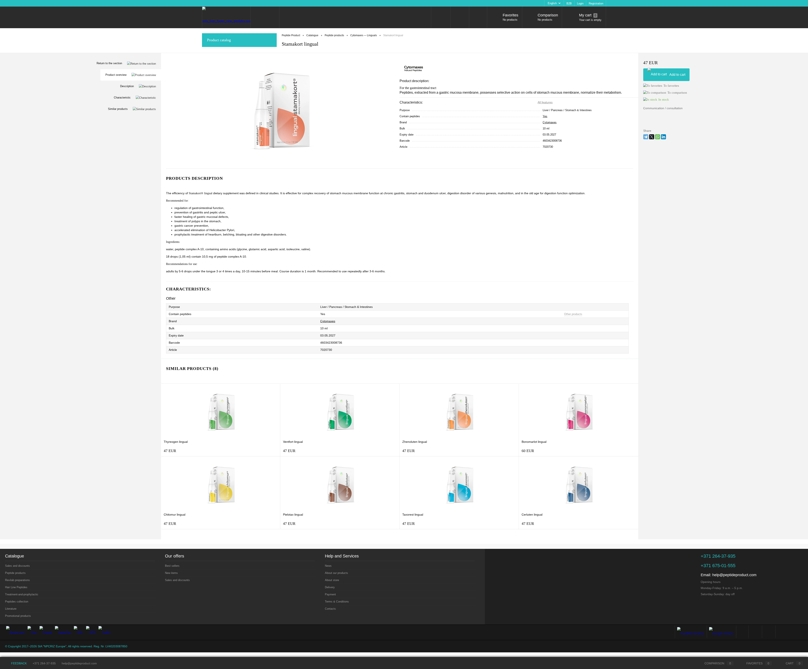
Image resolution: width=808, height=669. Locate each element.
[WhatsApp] (657, 136)
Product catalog (219, 40)
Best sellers (172, 565)
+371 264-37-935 (44, 663)
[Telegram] (645, 136)
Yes (545, 116)
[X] (651, 136)
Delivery (266, 3)
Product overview (115, 74)
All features (545, 102)
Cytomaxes (550, 122)
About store (249, 3)
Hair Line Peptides (16, 587)
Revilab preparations (17, 580)
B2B (569, 3)
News (208, 3)
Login (580, 3)
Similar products (118, 108)
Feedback (18, 663)
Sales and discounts (17, 565)
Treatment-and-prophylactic (21, 594)
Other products (573, 314)
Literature (10, 608)
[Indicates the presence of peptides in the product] (197, 314)
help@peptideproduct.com (734, 575)
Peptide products (15, 573)
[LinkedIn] (663, 136)
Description (127, 86)
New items (171, 573)
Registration (596, 3)
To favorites (671, 85)
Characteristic (122, 97)
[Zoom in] (280, 110)
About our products (227, 3)
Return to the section (109, 63)
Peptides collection (16, 601)
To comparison (677, 92)
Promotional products (18, 615)
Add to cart (677, 74)
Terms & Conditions (302, 3)
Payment (281, 3)
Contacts (323, 3)
